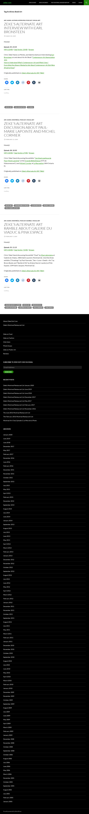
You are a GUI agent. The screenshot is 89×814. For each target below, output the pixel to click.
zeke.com (7, 2)
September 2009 (8, 704)
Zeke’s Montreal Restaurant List (13, 325)
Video (74, 2)
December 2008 (8, 739)
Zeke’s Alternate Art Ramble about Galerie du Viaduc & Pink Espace (28, 228)
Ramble (29, 221)
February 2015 (8, 497)
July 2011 (6, 626)
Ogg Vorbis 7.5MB (21, 250)
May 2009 (6, 719)
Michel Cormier (25, 163)
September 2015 (8, 481)
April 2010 (7, 677)
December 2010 (8, 645)
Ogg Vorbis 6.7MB (21, 153)
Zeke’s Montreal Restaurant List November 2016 (19, 409)
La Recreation (39, 163)
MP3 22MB (8, 49)
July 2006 (6, 762)
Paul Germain (38, 307)
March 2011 (7, 634)
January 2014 (7, 520)
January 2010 (7, 688)
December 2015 (8, 470)
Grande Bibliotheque (32, 161)
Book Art (9, 107)
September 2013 (8, 524)
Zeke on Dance (43, 2)
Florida (30, 107)
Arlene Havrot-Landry (13, 305)
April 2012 (7, 591)
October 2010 (8, 653)
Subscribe (8, 372)
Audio (80, 2)
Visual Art (36, 20)
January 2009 (7, 735)
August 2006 (7, 758)
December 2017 (8, 446)
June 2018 (6, 442)
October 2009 (8, 700)
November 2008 (8, 743)
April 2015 (7, 493)
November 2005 (8, 778)
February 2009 (8, 731)
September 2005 (8, 786)
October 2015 (8, 478)
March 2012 (7, 595)
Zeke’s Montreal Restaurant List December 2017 (19, 397)
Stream (31, 49)
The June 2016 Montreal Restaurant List (16, 413)
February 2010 (8, 684)
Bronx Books (37, 305)
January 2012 (7, 602)
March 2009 (7, 727)
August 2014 (7, 509)
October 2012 (8, 567)
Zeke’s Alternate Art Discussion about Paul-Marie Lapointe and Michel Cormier (29, 129)
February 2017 (8, 454)
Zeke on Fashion (8, 338)
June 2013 (6, 536)
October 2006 (8, 755)
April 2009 (7, 723)
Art (5, 20)
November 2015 (8, 474)
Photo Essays (7, 346)
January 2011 (7, 641)
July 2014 (6, 513)
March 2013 (7, 548)
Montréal (15, 120)
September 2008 (8, 751)
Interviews (6, 342)
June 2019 (6, 439)
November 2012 (8, 563)
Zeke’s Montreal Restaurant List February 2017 (19, 405)
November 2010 (8, 649)
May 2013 (6, 540)
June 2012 (6, 583)
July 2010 (6, 665)
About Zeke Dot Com (10, 321)
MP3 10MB (8, 153)
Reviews (6, 354)
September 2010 (8, 657)
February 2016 (8, 466)
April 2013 (7, 544)
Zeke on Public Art (9, 350)
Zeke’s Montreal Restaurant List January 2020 (18, 385)
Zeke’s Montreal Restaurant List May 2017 (17, 401)
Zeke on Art (32, 2)
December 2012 (8, 559)
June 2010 (6, 669)
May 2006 (6, 770)
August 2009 (7, 708)
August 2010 (7, 661)
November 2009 (8, 696)
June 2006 (6, 766)
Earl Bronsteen (20, 107)
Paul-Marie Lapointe (12, 208)
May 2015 (6, 489)
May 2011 (6, 630)
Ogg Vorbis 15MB (20, 49)
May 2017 (6, 450)
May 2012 (6, 587)
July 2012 (6, 579)
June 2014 (6, 517)
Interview (21, 20)
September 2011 (8, 618)
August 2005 (7, 790)
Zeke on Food (7, 334)
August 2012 (7, 575)
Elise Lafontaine (47, 255)
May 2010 (6, 673)
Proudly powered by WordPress (12, 811)
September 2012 (8, 571)
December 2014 (8, 501)
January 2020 (7, 435)
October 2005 (8, 782)
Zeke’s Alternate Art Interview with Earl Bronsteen (23, 28)
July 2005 (6, 794)
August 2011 (7, 622)
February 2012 (8, 598)
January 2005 (7, 801)
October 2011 (8, 614)
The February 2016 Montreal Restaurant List (18, 417)
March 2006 (7, 774)
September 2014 (8, 505)
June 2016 (6, 462)
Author (15, 20)
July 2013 (6, 532)
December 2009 (8, 692)
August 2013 (7, 528)
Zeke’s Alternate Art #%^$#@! (33, 73)
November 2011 (8, 610)
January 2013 (7, 556)
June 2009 (6, 716)
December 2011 (8, 606)
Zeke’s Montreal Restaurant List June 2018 (17, 393)
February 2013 (8, 552)
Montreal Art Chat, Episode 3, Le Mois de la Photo (20, 420)
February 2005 (8, 798)
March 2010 (7, 680)
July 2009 (6, 712)
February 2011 (8, 638)
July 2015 (6, 485)
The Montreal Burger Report (60, 2)
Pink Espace (49, 307)
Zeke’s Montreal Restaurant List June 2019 (17, 389)
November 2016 (8, 458)
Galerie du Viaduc (25, 307)
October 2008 (8, 747)
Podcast (29, 20)
